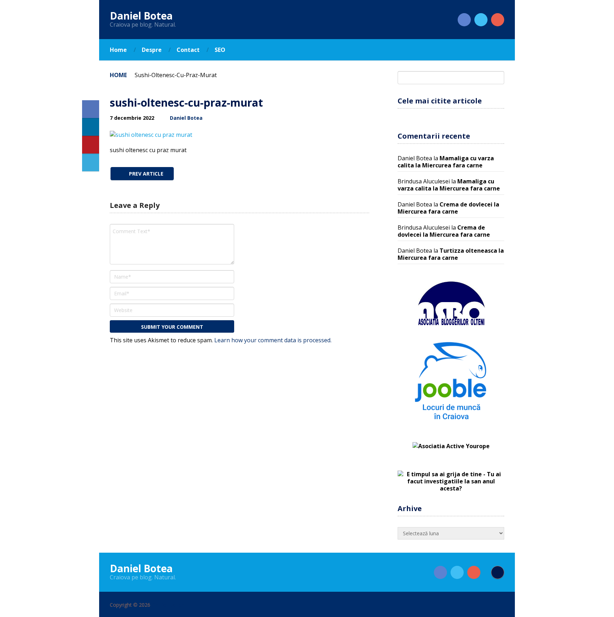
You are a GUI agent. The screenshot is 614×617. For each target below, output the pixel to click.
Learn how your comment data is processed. (273, 340)
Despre (152, 50)
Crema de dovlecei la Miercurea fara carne (448, 207)
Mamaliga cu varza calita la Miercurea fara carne (446, 161)
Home (118, 50)
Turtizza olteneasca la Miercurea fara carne (451, 254)
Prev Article (145, 173)
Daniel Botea (141, 16)
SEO (220, 50)
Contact (188, 50)
